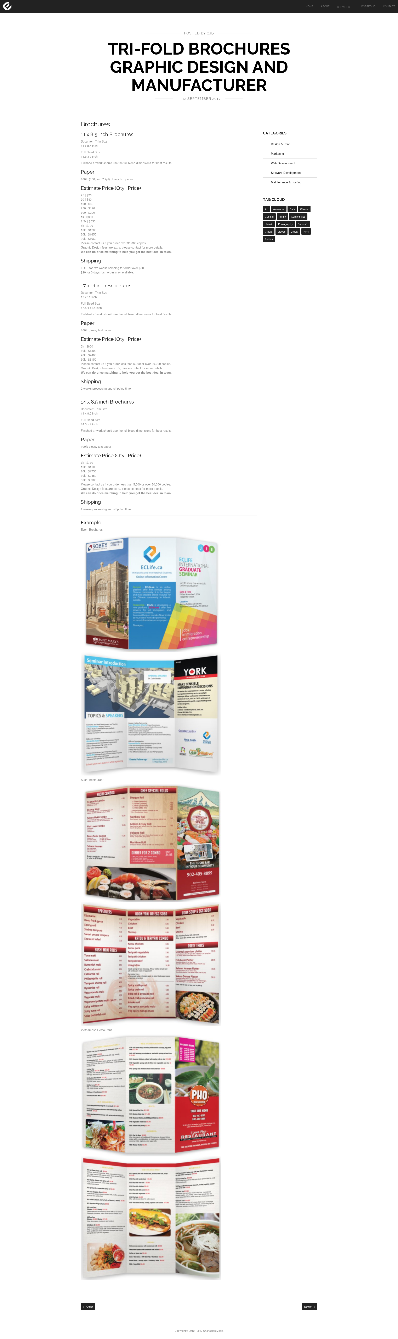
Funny (282, 216)
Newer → (309, 1307)
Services (343, 7)
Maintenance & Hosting (286, 182)
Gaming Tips (298, 216)
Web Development (283, 163)
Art (266, 209)
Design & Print (280, 144)
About (325, 6)
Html (306, 231)
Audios (269, 239)
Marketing (277, 153)
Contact (389, 6)
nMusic (269, 224)
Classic (304, 209)
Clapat (268, 231)
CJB (210, 33)
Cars (292, 209)
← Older (88, 1307)
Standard (303, 224)
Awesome (278, 209)
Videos (281, 231)
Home (309, 6)
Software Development (286, 173)
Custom (269, 216)
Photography (285, 224)
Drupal (294, 231)
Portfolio (368, 6)
